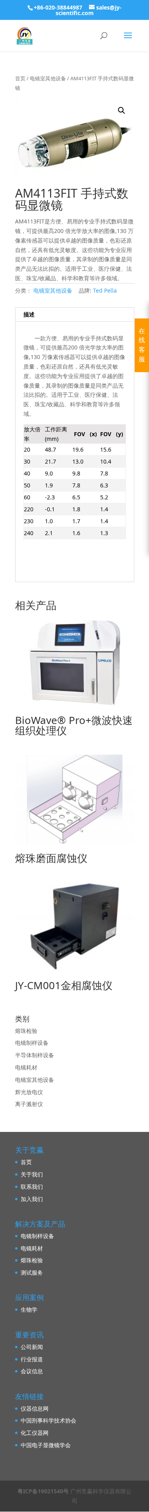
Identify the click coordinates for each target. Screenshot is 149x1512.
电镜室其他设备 (48, 78)
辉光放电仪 (29, 1092)
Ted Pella (105, 290)
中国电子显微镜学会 (46, 1445)
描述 (29, 314)
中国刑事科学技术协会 (48, 1420)
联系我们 (32, 1186)
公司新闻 (32, 1347)
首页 (20, 78)
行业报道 (32, 1359)
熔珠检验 (26, 1031)
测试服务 (32, 1272)
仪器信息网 (34, 1408)
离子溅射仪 (29, 1104)
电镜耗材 (26, 1067)
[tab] (75, 315)
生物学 (29, 1309)
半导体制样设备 (34, 1055)
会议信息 (32, 1371)
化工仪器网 (34, 1432)
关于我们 (32, 1174)
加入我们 (32, 1199)
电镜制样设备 (31, 1042)
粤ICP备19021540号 (43, 1491)
